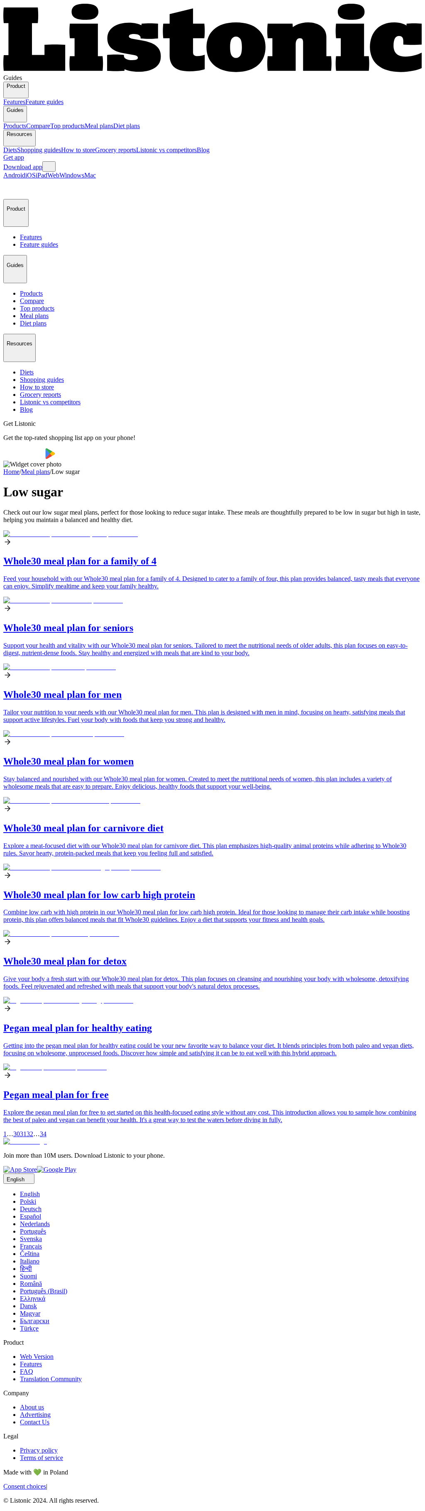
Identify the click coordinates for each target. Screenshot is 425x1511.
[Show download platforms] (49, 166)
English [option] (30, 1194)
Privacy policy (39, 1450)
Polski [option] (28, 1201)
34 (43, 1133)
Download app (22, 166)
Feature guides (44, 101)
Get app (13, 157)
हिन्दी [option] (26, 1268)
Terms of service (41, 1457)
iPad (41, 175)
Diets (10, 149)
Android (14, 175)
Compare (38, 125)
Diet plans (126, 125)
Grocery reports (115, 149)
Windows (71, 175)
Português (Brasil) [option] (43, 1291)
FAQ (26, 1371)
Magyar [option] (30, 1313)
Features (14, 101)
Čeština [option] (29, 1253)
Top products (67, 125)
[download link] (20, 1169)
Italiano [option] (29, 1261)
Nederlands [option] (35, 1223)
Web (53, 175)
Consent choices (24, 1486)
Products (14, 125)
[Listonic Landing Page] (212, 70)
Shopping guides (39, 149)
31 (23, 1133)
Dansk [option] (28, 1305)
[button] (13, 189)
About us (32, 1407)
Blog (203, 149)
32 (30, 1133)
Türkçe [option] (29, 1328)
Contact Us (34, 1422)
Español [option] (30, 1216)
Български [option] (34, 1320)
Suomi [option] (28, 1276)
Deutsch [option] (31, 1208)
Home (11, 471)
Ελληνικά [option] (32, 1298)
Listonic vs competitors (166, 149)
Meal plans (99, 125)
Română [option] (31, 1283)
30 (16, 1133)
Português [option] (33, 1231)
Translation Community (51, 1378)
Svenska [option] (31, 1238)
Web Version (37, 1356)
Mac (90, 175)
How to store (78, 149)
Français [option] (31, 1246)
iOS (30, 175)
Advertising (35, 1414)
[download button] (24, 456)
